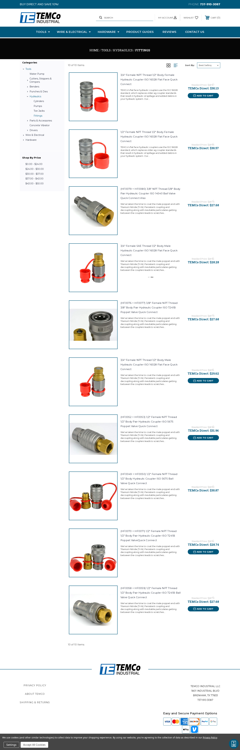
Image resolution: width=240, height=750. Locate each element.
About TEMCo (35, 693)
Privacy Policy (35, 685)
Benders (34, 86)
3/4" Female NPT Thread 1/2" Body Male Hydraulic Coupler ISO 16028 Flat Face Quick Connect (149, 364)
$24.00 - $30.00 (34, 169)
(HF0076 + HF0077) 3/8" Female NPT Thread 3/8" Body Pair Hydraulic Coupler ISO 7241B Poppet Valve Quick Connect (148, 307)
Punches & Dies (39, 91)
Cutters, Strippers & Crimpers (41, 80)
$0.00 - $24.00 (33, 164)
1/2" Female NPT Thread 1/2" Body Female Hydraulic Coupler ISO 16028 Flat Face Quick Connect (149, 136)
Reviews (169, 32)
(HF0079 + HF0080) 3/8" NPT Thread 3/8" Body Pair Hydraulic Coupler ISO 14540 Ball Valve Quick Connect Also (150, 193)
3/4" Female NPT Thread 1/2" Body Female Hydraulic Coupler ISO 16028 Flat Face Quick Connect (149, 79)
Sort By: (190, 65)
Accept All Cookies (34, 745)
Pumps (38, 106)
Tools (41, 32)
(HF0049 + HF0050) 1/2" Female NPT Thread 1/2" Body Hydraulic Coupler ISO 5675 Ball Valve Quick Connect (148, 478)
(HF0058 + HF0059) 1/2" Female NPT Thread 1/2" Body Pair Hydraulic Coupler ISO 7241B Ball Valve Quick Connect (150, 593)
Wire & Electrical (72, 32)
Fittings (38, 115)
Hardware (107, 32)
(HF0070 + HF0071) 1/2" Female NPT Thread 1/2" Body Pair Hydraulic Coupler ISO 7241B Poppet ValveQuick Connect (148, 536)
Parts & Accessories (41, 120)
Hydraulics (35, 96)
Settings (11, 745)
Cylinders (39, 101)
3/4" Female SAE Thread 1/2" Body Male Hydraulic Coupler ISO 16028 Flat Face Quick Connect (149, 250)
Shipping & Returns (35, 702)
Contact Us (194, 32)
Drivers (34, 130)
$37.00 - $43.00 (34, 178)
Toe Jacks (39, 110)
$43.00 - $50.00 (34, 183)
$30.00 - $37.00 (34, 173)
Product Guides (140, 32)
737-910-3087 (210, 4)
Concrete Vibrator (40, 125)
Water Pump (37, 73)
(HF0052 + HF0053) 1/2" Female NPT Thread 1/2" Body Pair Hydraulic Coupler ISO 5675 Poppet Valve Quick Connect (148, 421)
